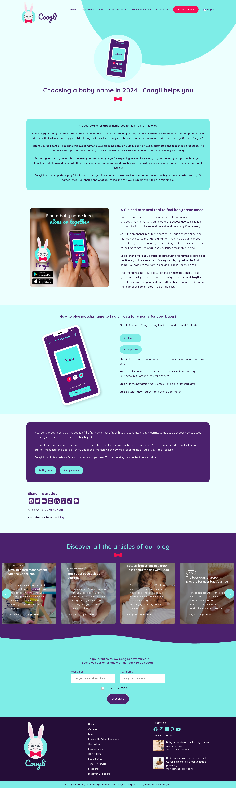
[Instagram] (161, 729)
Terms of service (97, 764)
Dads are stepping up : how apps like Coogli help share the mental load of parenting (187, 762)
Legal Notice (95, 759)
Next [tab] (229, 594)
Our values (94, 729)
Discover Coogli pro (99, 773)
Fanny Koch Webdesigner (158, 784)
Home (91, 724)
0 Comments (186, 750)
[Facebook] (155, 729)
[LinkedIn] (167, 729)
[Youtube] (178, 729)
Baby (191, 572)
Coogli (35, 614)
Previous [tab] (6, 594)
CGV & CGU (94, 754)
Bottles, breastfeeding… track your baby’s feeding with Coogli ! (148, 569)
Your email (77, 671)
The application (17, 565)
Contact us (94, 744)
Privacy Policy (95, 749)
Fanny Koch (56, 509)
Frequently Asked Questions (103, 739)
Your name (126, 671)
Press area (94, 768)
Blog (90, 734)
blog (61, 517)
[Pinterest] (172, 729)
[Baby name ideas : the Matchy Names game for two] (158, 745)
